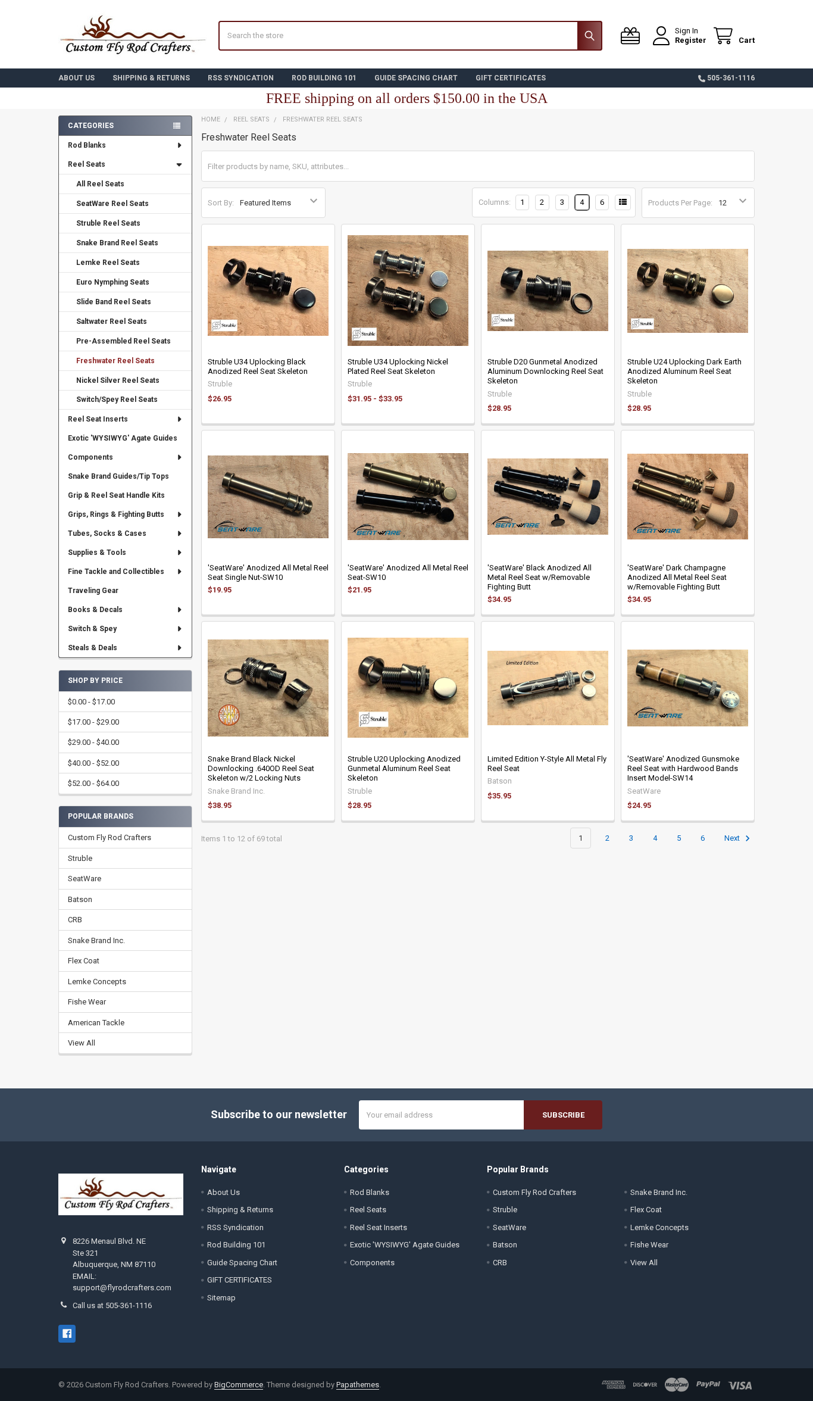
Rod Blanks (87, 145)
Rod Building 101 (324, 78)
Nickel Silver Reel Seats (118, 380)
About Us (76, 78)
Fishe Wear (87, 1001)
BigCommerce (238, 1384)
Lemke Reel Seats (108, 262)
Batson (80, 899)
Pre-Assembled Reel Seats (123, 341)
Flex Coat (83, 960)
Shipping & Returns (151, 78)
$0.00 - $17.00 (91, 701)
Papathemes (357, 1384)
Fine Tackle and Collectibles (116, 571)
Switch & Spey (92, 629)
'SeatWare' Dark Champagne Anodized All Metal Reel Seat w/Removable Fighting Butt (677, 577)
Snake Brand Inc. (96, 940)
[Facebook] (67, 1333)
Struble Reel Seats (108, 223)
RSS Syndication (241, 78)
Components (90, 457)
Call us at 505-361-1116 (112, 1305)
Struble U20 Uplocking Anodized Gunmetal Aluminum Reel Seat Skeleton (404, 768)
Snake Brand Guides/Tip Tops (118, 476)
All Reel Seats (100, 184)
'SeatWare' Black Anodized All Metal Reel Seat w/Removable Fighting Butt (539, 577)
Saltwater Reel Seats (111, 321)
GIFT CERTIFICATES (511, 78)
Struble (80, 858)
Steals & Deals (92, 648)
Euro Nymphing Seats (112, 282)
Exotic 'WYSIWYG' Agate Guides (122, 438)
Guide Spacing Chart (416, 78)
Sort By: (221, 202)
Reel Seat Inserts (98, 419)
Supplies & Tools (97, 552)
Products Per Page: (680, 202)
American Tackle (96, 1022)
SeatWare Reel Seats (112, 203)
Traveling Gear (93, 590)
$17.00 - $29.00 (93, 721)
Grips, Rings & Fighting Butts (116, 514)
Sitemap (221, 1297)
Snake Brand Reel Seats (117, 243)
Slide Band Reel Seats (113, 302)
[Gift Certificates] (633, 36)
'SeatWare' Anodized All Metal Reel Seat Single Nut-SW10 (268, 572)
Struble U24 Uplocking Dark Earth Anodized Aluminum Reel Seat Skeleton (684, 371)
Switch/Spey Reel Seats (117, 399)
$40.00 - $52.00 (93, 763)
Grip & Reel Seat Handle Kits (116, 495)
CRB (75, 919)
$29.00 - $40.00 (93, 742)
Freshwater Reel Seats (115, 361)
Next (733, 838)
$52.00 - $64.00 (93, 783)
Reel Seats (86, 164)
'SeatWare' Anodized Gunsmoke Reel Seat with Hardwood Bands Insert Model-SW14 (683, 768)
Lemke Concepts (97, 981)
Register (690, 40)
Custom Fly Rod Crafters (109, 837)
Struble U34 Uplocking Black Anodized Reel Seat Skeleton (258, 366)
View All (81, 1042)
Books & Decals (95, 610)
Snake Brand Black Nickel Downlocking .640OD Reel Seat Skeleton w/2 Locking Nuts (261, 768)
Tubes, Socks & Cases (107, 533)
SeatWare (84, 878)
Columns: (495, 202)
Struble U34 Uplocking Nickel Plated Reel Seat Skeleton (398, 366)
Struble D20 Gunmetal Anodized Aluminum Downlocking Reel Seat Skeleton (545, 371)
